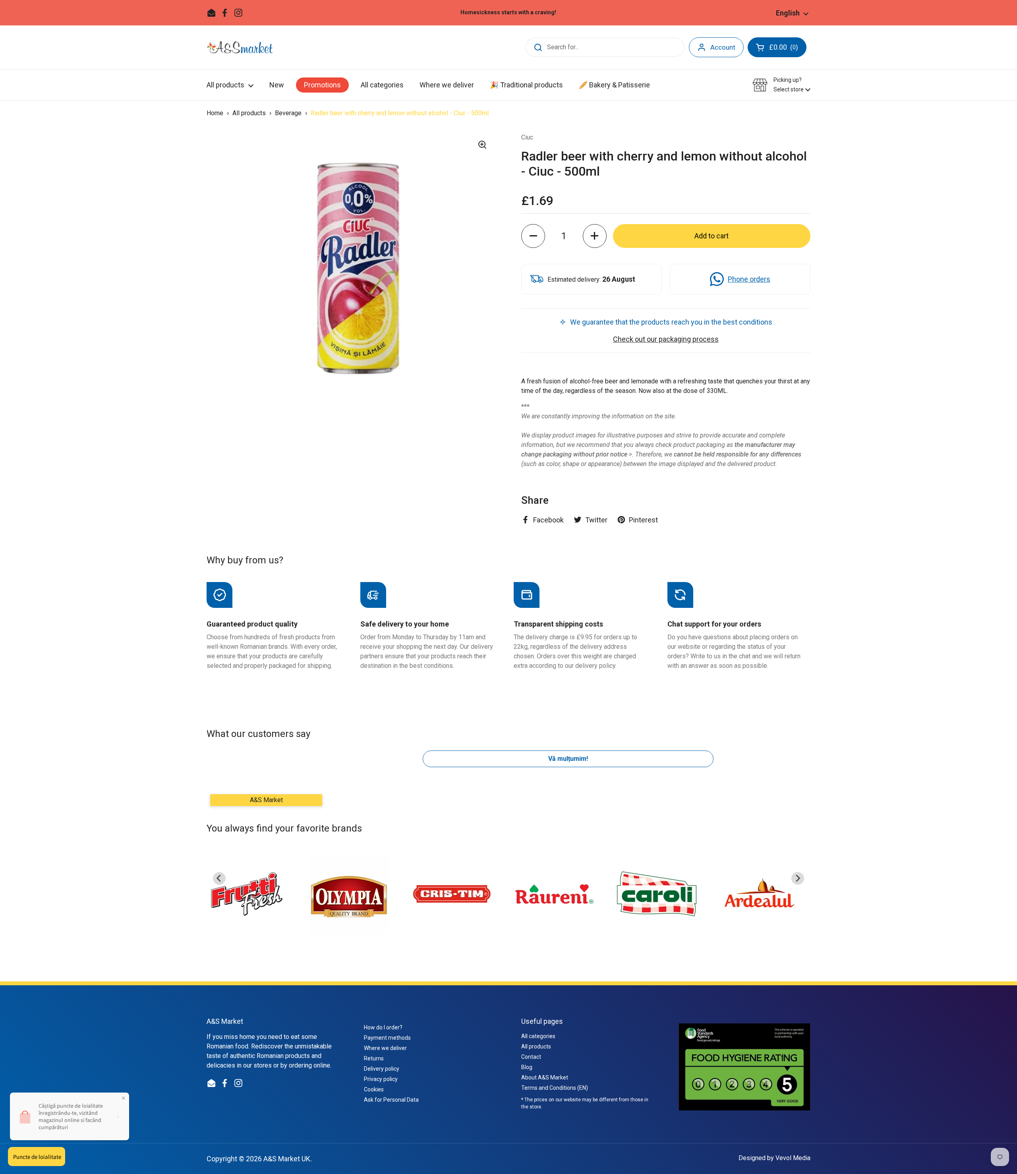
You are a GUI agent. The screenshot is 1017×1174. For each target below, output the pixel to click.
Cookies (374, 1089)
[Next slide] (797, 878)
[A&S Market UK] (240, 47)
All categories (538, 1036)
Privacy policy (381, 1079)
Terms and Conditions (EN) (554, 1088)
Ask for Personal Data (391, 1100)
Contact (531, 1057)
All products (249, 113)
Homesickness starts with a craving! (508, 12)
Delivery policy (381, 1069)
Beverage (289, 113)
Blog (526, 1067)
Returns (374, 1058)
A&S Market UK (286, 1159)
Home (215, 113)
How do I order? (383, 1027)
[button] (781, 85)
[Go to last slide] (219, 878)
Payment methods (387, 1038)
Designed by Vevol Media (774, 1158)
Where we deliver (385, 1048)
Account (722, 47)
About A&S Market (544, 1077)
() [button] (784, 49)
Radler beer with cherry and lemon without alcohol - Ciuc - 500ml (400, 113)
